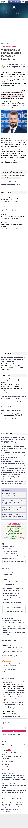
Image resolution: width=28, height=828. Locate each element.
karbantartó (6, 577)
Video (5, 741)
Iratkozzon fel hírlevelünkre (8, 811)
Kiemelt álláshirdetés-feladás (14, 611)
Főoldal (4, 171)
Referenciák (20, 802)
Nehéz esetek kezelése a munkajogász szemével (14, 629)
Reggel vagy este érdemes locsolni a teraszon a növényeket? (13, 648)
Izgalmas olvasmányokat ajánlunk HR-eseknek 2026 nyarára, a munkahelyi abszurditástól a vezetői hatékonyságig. (13, 777)
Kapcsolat (11, 804)
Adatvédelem (18, 804)
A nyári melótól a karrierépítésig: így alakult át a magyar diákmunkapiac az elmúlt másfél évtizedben (12, 516)
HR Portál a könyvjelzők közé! (11, 184)
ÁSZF (5, 802)
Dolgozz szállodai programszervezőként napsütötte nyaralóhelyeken (12, 572)
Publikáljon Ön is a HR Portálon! (11, 187)
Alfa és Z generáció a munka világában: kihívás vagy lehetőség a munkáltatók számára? (13, 495)
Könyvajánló (7, 750)
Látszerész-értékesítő (12, 593)
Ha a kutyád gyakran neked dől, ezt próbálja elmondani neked (12, 664)
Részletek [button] (6, 201)
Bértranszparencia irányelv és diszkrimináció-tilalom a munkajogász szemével (14, 622)
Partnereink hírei (10, 641)
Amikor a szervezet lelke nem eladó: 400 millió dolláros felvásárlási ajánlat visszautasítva (13, 457)
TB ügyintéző (9, 546)
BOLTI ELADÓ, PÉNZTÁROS (13, 590)
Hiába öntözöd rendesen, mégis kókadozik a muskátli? (12, 656)
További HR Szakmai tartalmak (11, 716)
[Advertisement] (14, 292)
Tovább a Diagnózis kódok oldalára (11, 734)
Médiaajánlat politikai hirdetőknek (10, 809)
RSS (2, 802)
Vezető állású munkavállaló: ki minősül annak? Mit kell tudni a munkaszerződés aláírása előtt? (13, 439)
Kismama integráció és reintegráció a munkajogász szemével (14, 633)
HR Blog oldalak (10, 678)
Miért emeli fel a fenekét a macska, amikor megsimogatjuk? (12, 668)
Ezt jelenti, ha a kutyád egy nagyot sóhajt (14, 671)
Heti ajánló (7, 490)
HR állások (8, 544)
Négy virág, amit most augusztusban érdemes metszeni (13, 652)
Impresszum (11, 802)
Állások (7, 568)
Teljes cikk (5, 392)
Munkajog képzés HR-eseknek (12, 626)
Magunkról (4, 804)
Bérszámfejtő (9, 549)
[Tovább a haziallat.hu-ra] (14, 661)
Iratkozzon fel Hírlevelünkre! (11, 182)
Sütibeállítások (5, 808)
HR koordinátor (10, 551)
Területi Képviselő (11, 595)
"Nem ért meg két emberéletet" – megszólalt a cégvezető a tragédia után (12, 477)
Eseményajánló (6, 192)
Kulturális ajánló (8, 773)
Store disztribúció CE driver (13, 588)
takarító (5, 579)
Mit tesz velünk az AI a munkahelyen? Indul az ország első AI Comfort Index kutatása (12, 509)
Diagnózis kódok (9, 723)
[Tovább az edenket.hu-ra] (14, 644)
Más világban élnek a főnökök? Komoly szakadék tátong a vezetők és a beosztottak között (14, 448)
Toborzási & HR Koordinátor (14, 556)
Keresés (4, 726)
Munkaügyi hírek (11, 171)
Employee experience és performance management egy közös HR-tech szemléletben (12, 502)
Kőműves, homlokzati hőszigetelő (13, 582)
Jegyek (16, 201)
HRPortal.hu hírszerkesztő (10, 46)
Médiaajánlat (17, 806)
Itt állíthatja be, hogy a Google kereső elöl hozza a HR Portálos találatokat (15, 66)
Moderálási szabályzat (7, 806)
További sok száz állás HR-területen (14, 561)
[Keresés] (23, 2)
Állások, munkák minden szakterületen (14, 608)
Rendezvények (9, 618)
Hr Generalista (10, 553)
